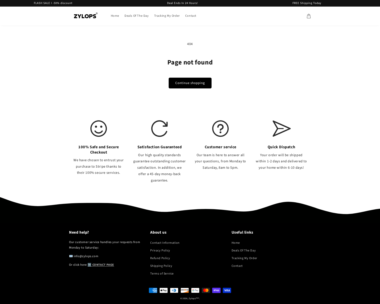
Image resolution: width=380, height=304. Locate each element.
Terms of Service (162, 273)
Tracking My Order (244, 258)
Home (236, 243)
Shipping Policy (161, 266)
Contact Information (164, 243)
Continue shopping (190, 83)
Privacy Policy (160, 250)
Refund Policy (160, 258)
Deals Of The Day (244, 250)
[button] (309, 16)
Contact (237, 266)
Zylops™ (193, 298)
